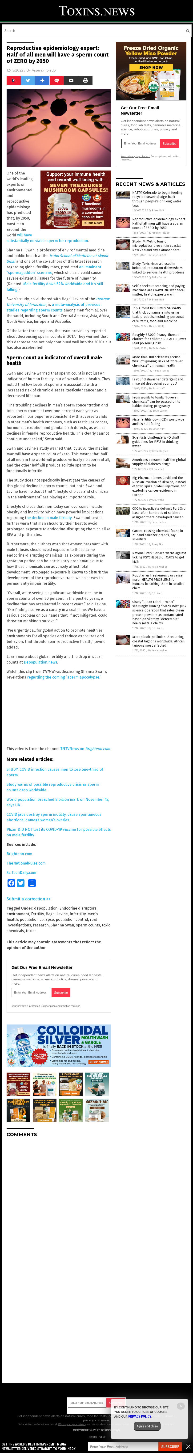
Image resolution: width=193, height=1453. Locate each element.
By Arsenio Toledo (159, 232)
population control (72, 919)
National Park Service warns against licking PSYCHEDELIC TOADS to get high (159, 557)
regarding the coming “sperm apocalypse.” (64, 677)
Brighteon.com (97, 749)
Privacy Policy (96, 1436)
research (41, 925)
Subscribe (170, 1447)
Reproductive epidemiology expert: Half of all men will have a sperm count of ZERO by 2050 (159, 223)
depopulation (45, 908)
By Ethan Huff (156, 210)
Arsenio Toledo (44, 70)
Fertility (37, 914)
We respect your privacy (72, 1424)
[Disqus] (59, 1199)
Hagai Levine (57, 914)
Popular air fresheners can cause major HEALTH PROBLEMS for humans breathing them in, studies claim (158, 581)
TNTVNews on (72, 749)
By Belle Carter (157, 255)
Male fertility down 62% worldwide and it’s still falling (158, 421)
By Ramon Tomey (159, 370)
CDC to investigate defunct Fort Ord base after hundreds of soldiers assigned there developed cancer (158, 513)
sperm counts (88, 925)
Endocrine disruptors (77, 908)
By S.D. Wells (156, 326)
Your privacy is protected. (26, 1006)
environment (18, 914)
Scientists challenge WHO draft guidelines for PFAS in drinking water (155, 442)
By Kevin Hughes (158, 451)
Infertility (78, 914)
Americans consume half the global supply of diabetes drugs (159, 462)
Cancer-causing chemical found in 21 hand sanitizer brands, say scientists (157, 535)
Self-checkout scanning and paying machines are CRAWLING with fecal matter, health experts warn (158, 290)
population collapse (37, 919)
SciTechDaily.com (21, 872)
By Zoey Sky (156, 544)
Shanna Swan (62, 925)
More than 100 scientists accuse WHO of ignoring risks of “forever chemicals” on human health (157, 361)
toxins (31, 931)
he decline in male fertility (49, 518)
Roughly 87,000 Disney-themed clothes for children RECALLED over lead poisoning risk (159, 339)
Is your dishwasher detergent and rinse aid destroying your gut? (157, 381)
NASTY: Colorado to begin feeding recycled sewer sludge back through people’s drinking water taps (157, 199)
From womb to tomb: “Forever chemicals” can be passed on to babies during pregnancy (156, 401)
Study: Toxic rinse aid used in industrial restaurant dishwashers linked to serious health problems (158, 268)
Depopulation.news (40, 662)
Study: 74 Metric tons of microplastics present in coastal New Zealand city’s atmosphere (156, 245)
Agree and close (147, 1426)
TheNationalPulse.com (26, 863)
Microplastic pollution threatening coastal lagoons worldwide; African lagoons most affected (158, 641)
